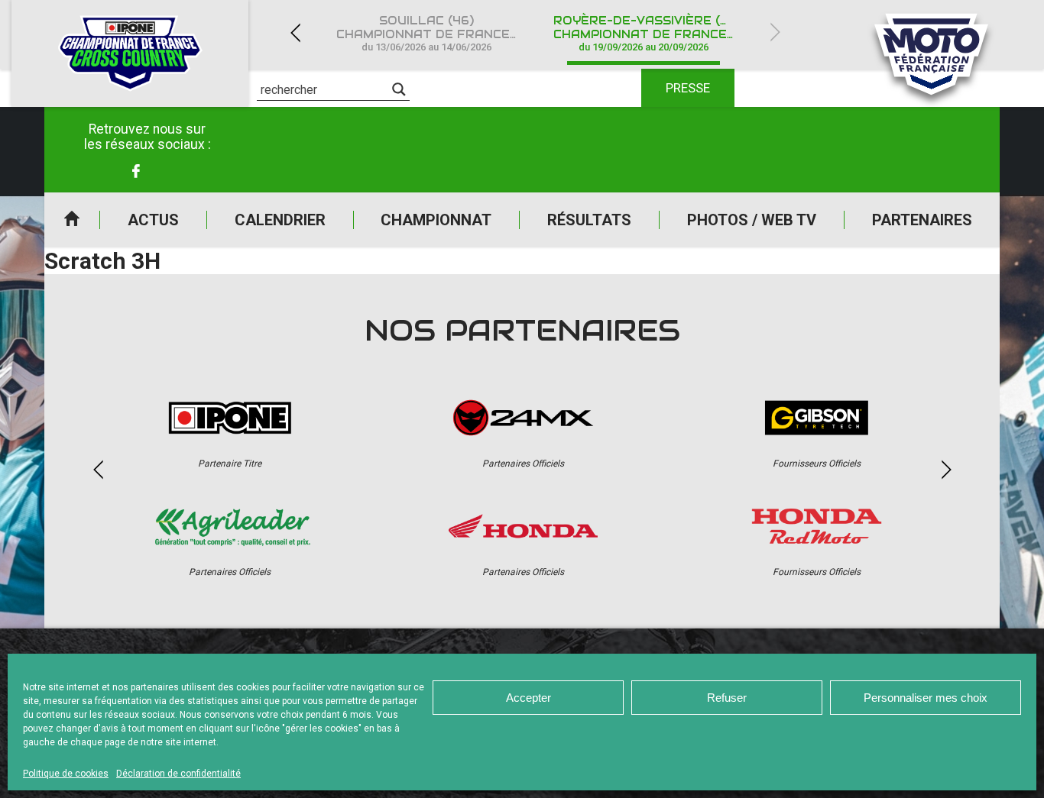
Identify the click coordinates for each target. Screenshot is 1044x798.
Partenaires (922, 220)
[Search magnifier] (399, 89)
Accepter (528, 697)
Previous (295, 32)
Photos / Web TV (751, 220)
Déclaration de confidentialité (178, 773)
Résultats (589, 220)
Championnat (436, 220)
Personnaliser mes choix (925, 697)
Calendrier (280, 220)
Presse (688, 87)
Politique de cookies (66, 773)
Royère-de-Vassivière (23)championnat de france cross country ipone (652, 33)
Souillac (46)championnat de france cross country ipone (435, 33)
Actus (153, 220)
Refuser (727, 697)
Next (775, 32)
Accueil (71, 220)
